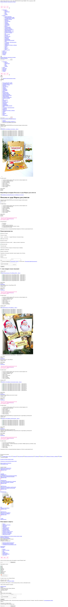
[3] (3, 258)
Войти (7, 118)
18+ (5, 33)
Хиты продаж (7, 49)
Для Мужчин (7, 24)
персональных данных (14, 261)
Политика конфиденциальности (8, 542)
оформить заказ (3, 586)
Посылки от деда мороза (7, 533)
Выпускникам (7, 34)
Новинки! (6, 47)
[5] (6, 258)
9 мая (3, 112)
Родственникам (5, 92)
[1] (1, 258)
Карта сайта (5, 554)
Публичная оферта (6, 553)
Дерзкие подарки (8, 27)
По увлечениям (7, 36)
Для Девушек (7, 25)
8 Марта (4, 111)
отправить (2, 266)
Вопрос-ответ (7, 11)
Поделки (6, 35)
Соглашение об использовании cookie (9, 544)
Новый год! (7, 44)
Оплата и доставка (6, 550)
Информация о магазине (2, 547)
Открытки (6, 20)
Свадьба (6, 22)
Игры (6, 41)
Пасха (6, 48)
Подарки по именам (8, 32)
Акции (4, 50)
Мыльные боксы (6, 528)
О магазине (5, 9)
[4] (5, 258)
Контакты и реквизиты (4, 537)
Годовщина (7, 38)
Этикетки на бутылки (6, 524)
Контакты (4, 53)
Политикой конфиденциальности (31, 261)
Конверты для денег (8, 19)
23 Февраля (7, 43)
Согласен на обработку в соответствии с (19, 261)
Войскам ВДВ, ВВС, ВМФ (9, 17)
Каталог (4, 15)
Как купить (5, 51)
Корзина (6, 58)
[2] (2, 258)
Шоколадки (7, 37)
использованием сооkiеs (48, 600)
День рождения (7, 21)
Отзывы (6, 14)
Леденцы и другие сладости (8, 531)
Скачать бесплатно (8, 16)
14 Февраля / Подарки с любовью (11, 45)
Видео (6, 13)
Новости (6, 10)
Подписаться (13, 562)
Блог (5, 12)
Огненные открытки (8, 28)
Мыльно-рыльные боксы (9, 29)
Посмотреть (2, 284)
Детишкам (6, 23)
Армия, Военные (8, 30)
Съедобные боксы (6, 529)
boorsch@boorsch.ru (6, 538)
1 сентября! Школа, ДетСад (10, 18)
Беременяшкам (7, 39)
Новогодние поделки (6, 534)
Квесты (4, 91)
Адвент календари (6, 527)
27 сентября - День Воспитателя (10, 42)
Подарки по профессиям (9, 31)
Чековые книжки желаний (9, 40)
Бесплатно (4, 52)
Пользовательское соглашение (8, 543)
